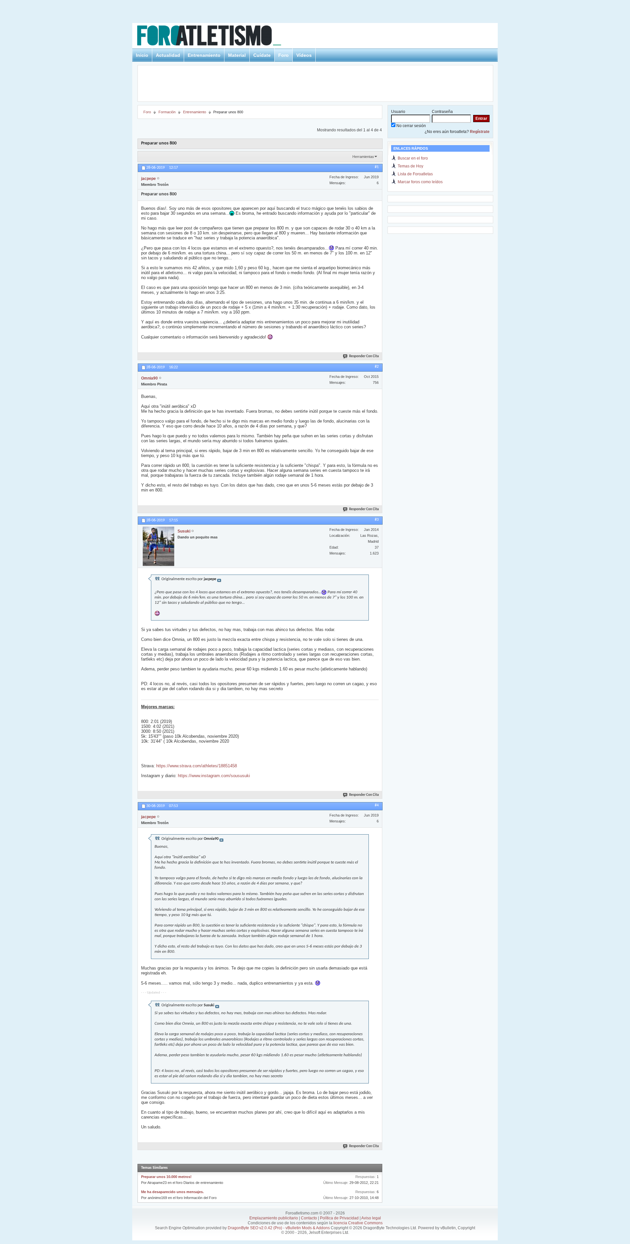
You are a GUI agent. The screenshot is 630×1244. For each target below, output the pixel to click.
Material (237, 55)
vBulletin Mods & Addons (307, 1228)
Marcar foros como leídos (420, 182)
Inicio (142, 55)
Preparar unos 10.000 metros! (166, 1177)
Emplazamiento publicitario (273, 1218)
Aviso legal (371, 1218)
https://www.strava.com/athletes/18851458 (196, 765)
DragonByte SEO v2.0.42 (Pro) (255, 1228)
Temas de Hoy (410, 166)
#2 (377, 367)
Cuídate (262, 55)
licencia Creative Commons (358, 1223)
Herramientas (363, 157)
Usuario (398, 111)
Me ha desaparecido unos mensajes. (172, 1192)
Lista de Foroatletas (415, 174)
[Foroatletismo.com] (217, 37)
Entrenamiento (204, 55)
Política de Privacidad (339, 1218)
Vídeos (304, 55)
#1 (377, 167)
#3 (377, 520)
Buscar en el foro (413, 158)
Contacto (309, 1218)
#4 (377, 805)
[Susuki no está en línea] (158, 546)
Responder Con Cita (364, 356)
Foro (283, 55)
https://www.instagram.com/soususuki (214, 775)
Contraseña (442, 111)
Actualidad (168, 55)
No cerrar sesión (410, 125)
